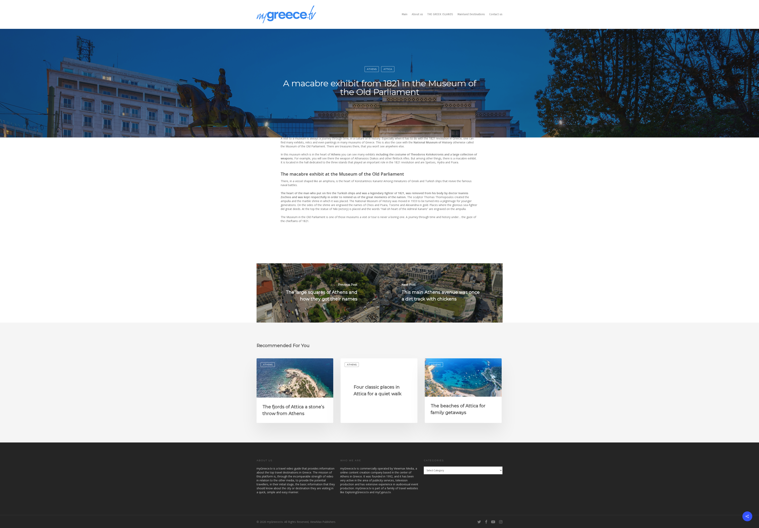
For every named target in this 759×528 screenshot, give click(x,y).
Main (404, 14)
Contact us (495, 14)
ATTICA (387, 69)
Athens (372, 69)
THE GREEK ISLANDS (440, 14)
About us (417, 14)
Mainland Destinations (471, 14)
